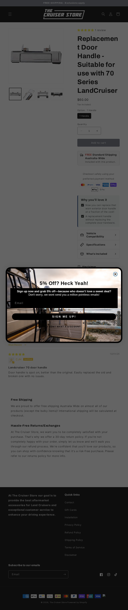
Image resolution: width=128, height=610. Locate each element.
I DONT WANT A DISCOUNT (64, 327)
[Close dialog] (115, 274)
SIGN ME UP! (64, 316)
